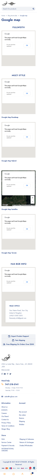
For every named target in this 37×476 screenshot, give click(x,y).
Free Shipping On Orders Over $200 (20, 344)
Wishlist (21, 424)
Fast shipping (20, 340)
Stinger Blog (5, 429)
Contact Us (5, 419)
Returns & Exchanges (27, 442)
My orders (22, 415)
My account (23, 412)
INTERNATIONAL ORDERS (7, 450)
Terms (33, 205)
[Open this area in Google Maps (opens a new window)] (5, 205)
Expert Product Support (20, 336)
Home (3, 16)
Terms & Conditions (7, 426)
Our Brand (4, 416)
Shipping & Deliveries (27, 439)
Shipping (22, 421)
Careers (4, 413)
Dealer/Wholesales (26, 445)
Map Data (17, 205)
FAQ (3, 439)
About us (4, 407)
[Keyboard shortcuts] (13, 205)
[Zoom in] (33, 198)
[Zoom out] (33, 202)
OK (27, 45)
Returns (21, 418)
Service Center (6, 442)
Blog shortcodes (12, 16)
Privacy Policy (6, 423)
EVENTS (4, 410)
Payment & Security (7, 445)
